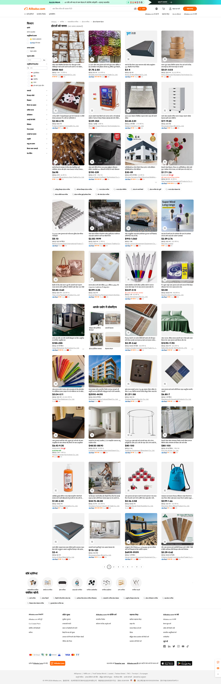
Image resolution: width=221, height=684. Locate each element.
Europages (144, 673)
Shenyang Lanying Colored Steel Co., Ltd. (103, 399)
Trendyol (135, 673)
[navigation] (37, 294)
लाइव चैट (132, 624)
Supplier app (120, 663)
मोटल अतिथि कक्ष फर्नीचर (61, 194)
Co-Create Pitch (35, 624)
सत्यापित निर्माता (100, 619)
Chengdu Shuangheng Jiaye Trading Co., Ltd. (68, 177)
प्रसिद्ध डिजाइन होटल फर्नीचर (62, 189)
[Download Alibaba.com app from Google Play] (184, 663)
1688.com (86, 673)
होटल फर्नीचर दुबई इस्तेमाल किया (82, 194)
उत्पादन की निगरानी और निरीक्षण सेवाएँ (73, 637)
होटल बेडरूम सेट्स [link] (98, 22)
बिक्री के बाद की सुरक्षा (68, 632)
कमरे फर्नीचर (32, 598)
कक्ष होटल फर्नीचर (168, 598)
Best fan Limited (167, 243)
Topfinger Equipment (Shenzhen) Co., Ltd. (140, 450)
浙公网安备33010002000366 (148, 680)
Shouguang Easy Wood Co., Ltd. (172, 126)
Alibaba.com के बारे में (36, 614)
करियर (31, 632)
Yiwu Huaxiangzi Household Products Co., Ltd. (177, 181)
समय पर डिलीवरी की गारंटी (69, 628)
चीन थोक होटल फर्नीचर (103, 194)
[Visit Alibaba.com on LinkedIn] (169, 646)
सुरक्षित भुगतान (66, 619)
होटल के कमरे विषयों (138, 189)
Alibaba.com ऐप (132, 663)
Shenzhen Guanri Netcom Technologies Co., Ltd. (105, 126)
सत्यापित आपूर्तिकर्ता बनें (169, 632)
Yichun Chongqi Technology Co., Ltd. (65, 455)
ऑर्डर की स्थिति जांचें (169, 628)
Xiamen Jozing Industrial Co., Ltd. (64, 75)
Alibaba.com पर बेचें (169, 619)
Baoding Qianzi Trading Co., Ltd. (172, 295)
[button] (135, 8)
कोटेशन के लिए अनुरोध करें (103, 624)
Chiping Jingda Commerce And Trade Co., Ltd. (141, 348)
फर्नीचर (62, 22)
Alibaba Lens (38, 663)
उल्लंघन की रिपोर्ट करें (136, 641)
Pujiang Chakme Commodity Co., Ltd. (65, 126)
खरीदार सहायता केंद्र (135, 619)
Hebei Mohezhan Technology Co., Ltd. (65, 348)
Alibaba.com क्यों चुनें (35, 619)
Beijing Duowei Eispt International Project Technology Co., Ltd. (68, 243)
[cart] (164, 9)
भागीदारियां (166, 637)
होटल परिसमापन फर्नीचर (152, 598)
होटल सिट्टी (45, 598)
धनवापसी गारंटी (66, 624)
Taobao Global (120, 673)
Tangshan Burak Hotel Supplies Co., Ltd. (139, 506)
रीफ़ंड (131, 632)
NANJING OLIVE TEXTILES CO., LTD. (174, 348)
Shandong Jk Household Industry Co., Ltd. (176, 399)
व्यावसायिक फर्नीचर (73, 22)
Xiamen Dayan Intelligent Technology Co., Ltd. (105, 177)
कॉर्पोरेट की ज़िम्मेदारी (34, 628)
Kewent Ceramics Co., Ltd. (134, 126)
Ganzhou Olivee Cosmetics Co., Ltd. (65, 506)
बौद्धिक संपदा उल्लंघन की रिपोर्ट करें (139, 637)
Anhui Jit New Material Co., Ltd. (136, 75)
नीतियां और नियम (67, 641)
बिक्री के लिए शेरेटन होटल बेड (62, 598)
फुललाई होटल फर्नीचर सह (57, 603)
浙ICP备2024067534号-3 (169, 680)
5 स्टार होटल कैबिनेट (121, 189)
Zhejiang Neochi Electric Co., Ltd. (137, 399)
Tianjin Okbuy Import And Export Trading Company (105, 243)
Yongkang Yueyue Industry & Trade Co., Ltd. (104, 506)
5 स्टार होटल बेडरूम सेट (174, 189)
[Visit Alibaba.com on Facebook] (164, 646)
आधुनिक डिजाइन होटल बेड (132, 598)
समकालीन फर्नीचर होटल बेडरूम (111, 598)
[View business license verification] (131, 680)
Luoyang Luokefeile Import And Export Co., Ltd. (105, 450)
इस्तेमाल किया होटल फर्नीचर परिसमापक (87, 598)
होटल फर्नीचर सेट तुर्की (155, 189)
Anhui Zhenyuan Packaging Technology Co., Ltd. (177, 75)
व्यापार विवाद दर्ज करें (135, 628)
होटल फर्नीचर (85, 22)
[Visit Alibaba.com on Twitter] (173, 646)
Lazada (110, 673)
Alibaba (54, 22)
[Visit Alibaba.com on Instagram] (178, 646)
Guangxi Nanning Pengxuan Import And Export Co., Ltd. (105, 295)
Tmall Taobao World (99, 673)
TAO (128, 673)
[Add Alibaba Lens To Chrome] (57, 663)
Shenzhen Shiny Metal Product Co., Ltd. (175, 506)
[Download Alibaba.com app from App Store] (167, 663)
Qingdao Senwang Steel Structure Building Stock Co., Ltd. (141, 177)
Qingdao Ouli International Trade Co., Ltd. (103, 75)
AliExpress (77, 673)
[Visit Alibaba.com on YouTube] (183, 646)
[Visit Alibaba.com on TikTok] (187, 646)
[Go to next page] (141, 567)
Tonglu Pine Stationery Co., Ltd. (63, 399)
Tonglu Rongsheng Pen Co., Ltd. (136, 297)
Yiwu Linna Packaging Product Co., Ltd (66, 295)
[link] (218, 662)
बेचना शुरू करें (167, 624)
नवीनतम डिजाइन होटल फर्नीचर (84, 189)
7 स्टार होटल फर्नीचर (104, 189)
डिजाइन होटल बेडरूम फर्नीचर (36, 603)
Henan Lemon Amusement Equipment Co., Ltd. (141, 243)
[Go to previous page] (104, 567)
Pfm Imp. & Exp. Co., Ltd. (170, 450)
